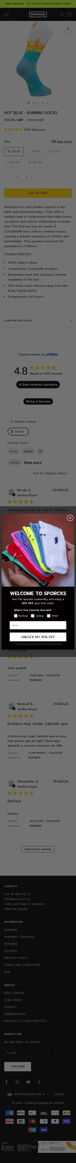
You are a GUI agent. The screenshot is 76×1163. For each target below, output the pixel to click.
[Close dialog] (70, 518)
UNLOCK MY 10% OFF (38, 636)
